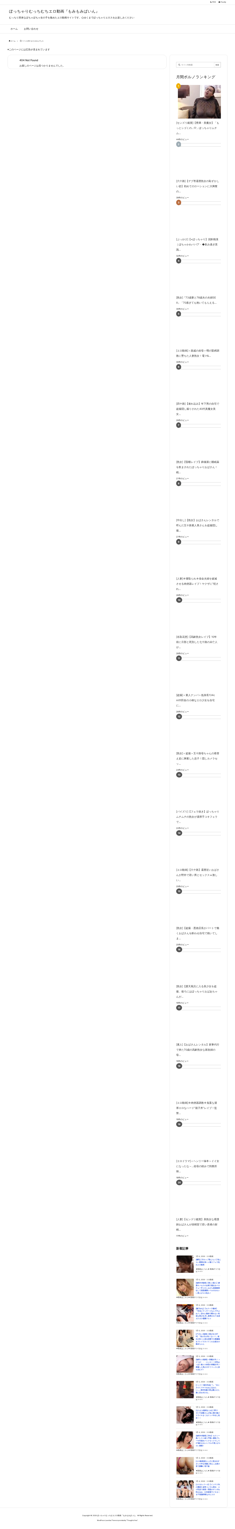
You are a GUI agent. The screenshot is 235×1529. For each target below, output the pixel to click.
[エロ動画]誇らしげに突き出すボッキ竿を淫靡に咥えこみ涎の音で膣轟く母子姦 (208, 1463)
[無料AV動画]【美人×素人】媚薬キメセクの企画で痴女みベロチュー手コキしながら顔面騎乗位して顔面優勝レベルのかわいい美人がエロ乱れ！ (208, 1288)
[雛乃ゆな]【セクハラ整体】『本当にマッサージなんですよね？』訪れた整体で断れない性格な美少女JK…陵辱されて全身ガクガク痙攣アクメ (208, 1313)
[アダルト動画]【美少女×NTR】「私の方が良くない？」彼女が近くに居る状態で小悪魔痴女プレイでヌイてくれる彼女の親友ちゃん (208, 1339)
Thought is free (132, 1520)
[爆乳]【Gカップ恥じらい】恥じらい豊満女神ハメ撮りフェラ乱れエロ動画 (208, 1262)
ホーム (13, 41)
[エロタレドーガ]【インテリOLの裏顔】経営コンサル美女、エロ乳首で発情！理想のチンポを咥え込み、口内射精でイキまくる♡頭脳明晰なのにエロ (208, 1489)
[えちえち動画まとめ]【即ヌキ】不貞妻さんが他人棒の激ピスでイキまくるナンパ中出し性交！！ (208, 1414)
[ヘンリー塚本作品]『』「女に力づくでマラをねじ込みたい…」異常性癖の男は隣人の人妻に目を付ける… (208, 1389)
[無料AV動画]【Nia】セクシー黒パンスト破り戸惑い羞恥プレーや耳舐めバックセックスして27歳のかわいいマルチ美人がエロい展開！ (208, 1441)
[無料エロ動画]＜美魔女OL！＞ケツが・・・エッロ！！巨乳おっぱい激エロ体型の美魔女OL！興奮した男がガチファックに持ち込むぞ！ (208, 1364)
